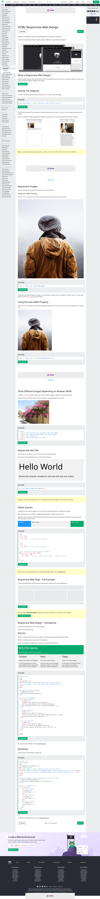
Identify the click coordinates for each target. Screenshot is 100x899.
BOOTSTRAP (62, 5)
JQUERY (80, 5)
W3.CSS (39, 5)
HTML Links (4, 35)
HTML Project (5, 39)
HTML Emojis (5, 83)
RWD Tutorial (62, 572)
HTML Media (5, 114)
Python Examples (61, 874)
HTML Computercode (7, 74)
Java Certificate (83, 877)
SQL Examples (61, 873)
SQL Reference (37, 872)
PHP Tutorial (15, 877)
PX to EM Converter (6, 195)
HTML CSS (4, 33)
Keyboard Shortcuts (6, 196)
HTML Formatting (6, 26)
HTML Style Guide (6, 77)
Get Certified (64, 2)
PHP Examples (60, 877)
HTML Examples (5, 146)
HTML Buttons (5, 55)
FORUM (50, 886)
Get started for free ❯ (24, 615)
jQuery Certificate (84, 876)
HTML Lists (4, 46)
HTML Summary (5, 162)
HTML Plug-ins (5, 120)
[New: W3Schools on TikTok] (98, 11)
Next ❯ (80, 31)
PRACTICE (70, 862)
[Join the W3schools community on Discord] (92, 11)
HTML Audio (4, 118)
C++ (47, 5)
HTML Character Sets (7, 185)
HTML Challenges (6, 153)
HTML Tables (5, 44)
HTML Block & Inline (6, 48)
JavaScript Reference (38, 871)
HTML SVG (4, 109)
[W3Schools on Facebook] (94, 11)
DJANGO (96, 5)
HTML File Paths (5, 61)
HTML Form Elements (7, 97)
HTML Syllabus (5, 157)
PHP (34, 5)
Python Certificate (83, 874)
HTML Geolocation (6, 128)
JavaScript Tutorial (15, 871)
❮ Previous (22, 31)
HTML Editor (5, 147)
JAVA (30, 5)
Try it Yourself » (22, 84)
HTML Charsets (5, 85)
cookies (64, 890)
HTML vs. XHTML (6, 88)
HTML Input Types (6, 99)
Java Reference (38, 878)
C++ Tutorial (15, 879)
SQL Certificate (83, 873)
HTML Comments (6, 30)
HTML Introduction (6, 11)
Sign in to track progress (51, 823)
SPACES (28, 862)
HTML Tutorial (15, 869)
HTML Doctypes (5, 184)
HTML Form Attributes (7, 95)
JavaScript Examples (61, 871)
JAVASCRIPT (13, 5)
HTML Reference (38, 869)
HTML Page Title (6, 42)
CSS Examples (61, 870)
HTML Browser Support (7, 174)
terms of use (60, 890)
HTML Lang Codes (6, 189)
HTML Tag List (5, 169)
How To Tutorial (15, 872)
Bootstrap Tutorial (44, 818)
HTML (2, 5)
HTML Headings (5, 20)
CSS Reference (37, 870)
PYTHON (24, 5)
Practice (89, 2)
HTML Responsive (6, 66)
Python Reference (38, 873)
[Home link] (2, 2)
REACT (69, 5)
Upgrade (71, 2)
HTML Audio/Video (6, 182)
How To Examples (61, 872)
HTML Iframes (5, 57)
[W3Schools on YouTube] (88, 11)
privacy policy (70, 890)
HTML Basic (4, 15)
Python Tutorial (15, 874)
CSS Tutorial (15, 870)
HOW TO (55, 5)
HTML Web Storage (6, 132)
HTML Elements (5, 17)
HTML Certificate (6, 141)
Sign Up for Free (13, 849)
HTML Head (4, 63)
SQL (19, 5)
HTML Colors (5, 31)
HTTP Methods (5, 193)
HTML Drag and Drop (6, 130)
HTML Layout (5, 65)
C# (50, 5)
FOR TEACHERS (56, 862)
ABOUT (55, 886)
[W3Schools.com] (9, 863)
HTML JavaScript (6, 59)
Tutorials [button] (8, 2)
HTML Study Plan (6, 158)
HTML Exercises (5, 151)
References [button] (16, 2)
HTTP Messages (5, 191)
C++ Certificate (83, 878)
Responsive (5, 68)
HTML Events (5, 176)
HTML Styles (5, 24)
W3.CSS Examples (61, 875)
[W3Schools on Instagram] (96, 11)
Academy (77, 2)
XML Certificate (83, 880)
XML (91, 5)
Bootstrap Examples (60, 876)
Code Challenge (6, 72)
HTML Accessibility (6, 164)
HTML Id (4, 54)
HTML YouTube (5, 122)
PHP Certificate (83, 875)
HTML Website (5, 155)
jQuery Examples (61, 880)
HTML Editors (5, 13)
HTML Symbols (5, 81)
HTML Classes (5, 52)
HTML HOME (5, 9)
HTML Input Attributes (7, 101)
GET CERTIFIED (41, 862)
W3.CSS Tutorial (42, 744)
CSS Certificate (83, 870)
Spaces (83, 2)
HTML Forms (5, 93)
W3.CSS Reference (38, 874)
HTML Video (4, 116)
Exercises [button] (24, 2)
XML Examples (61, 879)
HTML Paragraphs (6, 22)
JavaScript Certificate (83, 871)
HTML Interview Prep (7, 160)
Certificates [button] (32, 2)
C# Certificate (83, 879)
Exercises (5, 70)
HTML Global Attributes (7, 172)
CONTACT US (83, 862)
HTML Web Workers (6, 134)
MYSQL (74, 5)
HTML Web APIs (5, 126)
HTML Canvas (5, 107)
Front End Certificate (83, 872)
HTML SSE (4, 136)
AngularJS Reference (38, 879)
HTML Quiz (4, 149)
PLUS (17, 862)
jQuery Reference (38, 880)
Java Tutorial (15, 878)
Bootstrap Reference (37, 875)
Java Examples (60, 878)
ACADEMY (60, 886)
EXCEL (85, 5)
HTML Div (4, 50)
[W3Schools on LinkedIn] (90, 11)
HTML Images (5, 37)
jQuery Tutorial (15, 880)
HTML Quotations (6, 28)
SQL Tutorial (15, 873)
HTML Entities (5, 79)
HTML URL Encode (6, 87)
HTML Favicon (5, 41)
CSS (7, 5)
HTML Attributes (6, 19)
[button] (47, 2)
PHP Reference (38, 876)
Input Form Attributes (7, 103)
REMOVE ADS (51, 180)
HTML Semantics (6, 76)
